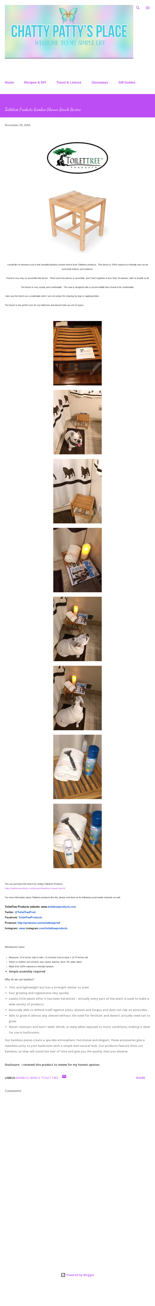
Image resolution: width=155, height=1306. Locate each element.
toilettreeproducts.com (62, 906)
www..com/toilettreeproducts (43, 928)
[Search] (138, 7)
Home (9, 82)
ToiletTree (49, 1077)
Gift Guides (126, 82)
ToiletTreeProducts (30, 917)
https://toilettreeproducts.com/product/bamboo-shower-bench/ (35, 888)
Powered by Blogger (80, 1275)
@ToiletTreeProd (25, 912)
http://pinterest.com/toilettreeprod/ (39, 922)
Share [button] (140, 1077)
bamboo (22, 1077)
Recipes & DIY (35, 82)
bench (35, 1077)
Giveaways (100, 82)
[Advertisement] (77, 1227)
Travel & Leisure (69, 82)
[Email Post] (64, 1077)
